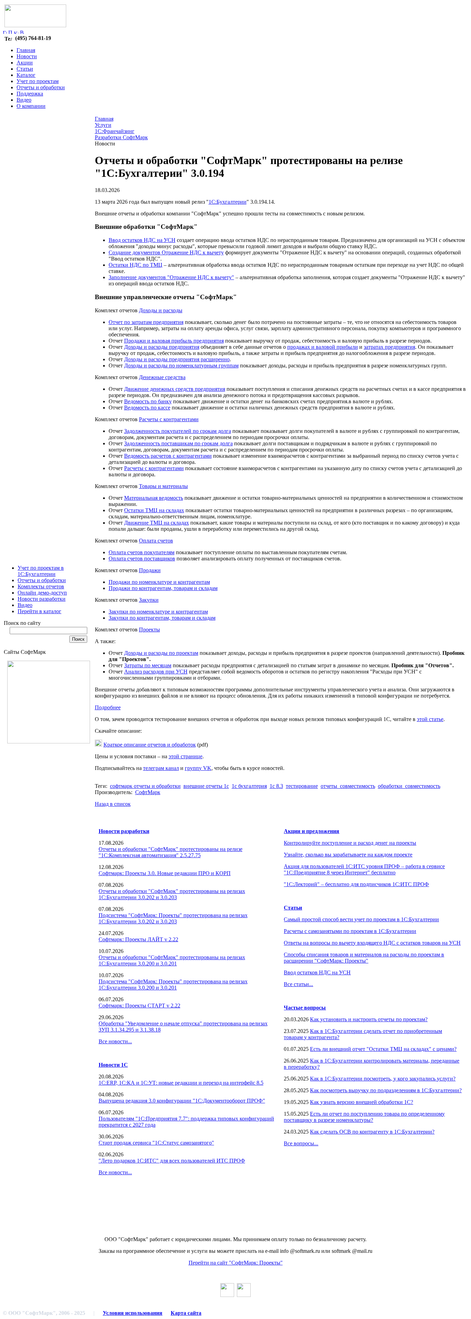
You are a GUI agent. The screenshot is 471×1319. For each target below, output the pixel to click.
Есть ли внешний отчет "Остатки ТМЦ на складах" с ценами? (383, 1049)
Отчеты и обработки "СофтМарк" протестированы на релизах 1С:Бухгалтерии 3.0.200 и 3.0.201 (172, 960)
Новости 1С (113, 1065)
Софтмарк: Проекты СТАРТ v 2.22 (139, 1005)
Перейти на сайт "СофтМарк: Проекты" (236, 1263)
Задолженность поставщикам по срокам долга (178, 443)
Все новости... (115, 1041)
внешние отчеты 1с (206, 786)
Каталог (26, 75)
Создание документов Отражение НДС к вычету (166, 252)
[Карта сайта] (16, 32)
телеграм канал (161, 768)
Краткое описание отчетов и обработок (149, 745)
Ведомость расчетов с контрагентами (168, 456)
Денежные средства (162, 377)
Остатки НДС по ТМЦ (135, 265)
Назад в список (113, 804)
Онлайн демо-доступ (42, 593)
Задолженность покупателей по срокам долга (177, 431)
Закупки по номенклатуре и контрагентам (158, 612)
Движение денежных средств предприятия (174, 389)
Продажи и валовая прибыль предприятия (174, 341)
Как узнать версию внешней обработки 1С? (361, 1102)
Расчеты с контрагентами (169, 419)
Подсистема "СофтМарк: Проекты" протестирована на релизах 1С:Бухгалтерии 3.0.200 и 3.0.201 (173, 984)
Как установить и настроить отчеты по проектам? (369, 1019)
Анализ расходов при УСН (156, 671)
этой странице (185, 756)
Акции (25, 62)
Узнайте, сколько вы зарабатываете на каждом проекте (348, 855)
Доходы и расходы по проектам (161, 653)
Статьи (25, 69)
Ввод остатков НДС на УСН (142, 240)
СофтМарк (147, 792)
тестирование (302, 786)
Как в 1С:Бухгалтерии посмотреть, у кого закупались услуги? (382, 1079)
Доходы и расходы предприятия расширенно (177, 359)
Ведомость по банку (148, 401)
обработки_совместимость (409, 786)
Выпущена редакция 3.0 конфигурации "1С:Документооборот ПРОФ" (182, 1101)
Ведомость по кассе (147, 407)
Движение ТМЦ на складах (156, 523)
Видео (24, 100)
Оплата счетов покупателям (141, 552)
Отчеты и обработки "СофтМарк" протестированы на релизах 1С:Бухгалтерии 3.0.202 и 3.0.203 (172, 894)
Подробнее (108, 707)
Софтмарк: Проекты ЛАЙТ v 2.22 (138, 939)
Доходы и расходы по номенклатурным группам (181, 365)
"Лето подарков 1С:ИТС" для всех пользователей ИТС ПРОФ (172, 1161)
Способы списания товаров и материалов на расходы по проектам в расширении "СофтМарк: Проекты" (364, 958)
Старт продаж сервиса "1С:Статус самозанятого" (156, 1143)
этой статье (430, 719)
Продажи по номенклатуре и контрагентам (159, 582)
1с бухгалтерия (249, 786)
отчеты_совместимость (348, 786)
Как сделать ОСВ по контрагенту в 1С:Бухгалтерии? (372, 1132)
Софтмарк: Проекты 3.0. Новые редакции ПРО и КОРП (165, 873)
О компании (31, 106)
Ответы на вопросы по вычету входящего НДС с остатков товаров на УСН (372, 943)
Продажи (150, 570)
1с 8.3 (276, 786)
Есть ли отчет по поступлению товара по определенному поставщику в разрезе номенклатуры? (364, 1117)
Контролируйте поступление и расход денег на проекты (350, 843)
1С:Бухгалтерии (228, 202)
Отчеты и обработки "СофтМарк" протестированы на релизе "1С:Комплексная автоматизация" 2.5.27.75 (170, 852)
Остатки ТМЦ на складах (154, 510)
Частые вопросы (305, 1008)
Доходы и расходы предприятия (161, 347)
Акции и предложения (311, 831)
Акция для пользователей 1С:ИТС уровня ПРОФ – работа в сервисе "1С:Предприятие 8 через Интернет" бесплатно (364, 869)
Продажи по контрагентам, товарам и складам (163, 588)
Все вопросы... (301, 1143)
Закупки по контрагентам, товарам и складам (162, 618)
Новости (27, 56)
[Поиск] (10, 32)
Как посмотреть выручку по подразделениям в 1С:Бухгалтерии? (386, 1090)
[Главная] (5, 32)
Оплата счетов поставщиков (142, 558)
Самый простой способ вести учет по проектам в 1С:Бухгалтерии (361, 919)
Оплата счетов (156, 541)
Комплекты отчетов (41, 586)
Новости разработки (42, 599)
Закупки (149, 600)
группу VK (198, 768)
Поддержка (30, 94)
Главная (26, 50)
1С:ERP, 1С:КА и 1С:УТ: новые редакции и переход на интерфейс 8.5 (181, 1083)
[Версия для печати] (22, 32)
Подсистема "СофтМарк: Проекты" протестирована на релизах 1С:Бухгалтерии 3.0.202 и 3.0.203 (173, 918)
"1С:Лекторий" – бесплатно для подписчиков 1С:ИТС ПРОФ (356, 884)
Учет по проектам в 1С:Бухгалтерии (41, 571)
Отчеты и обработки (41, 87)
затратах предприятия (389, 347)
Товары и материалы (163, 486)
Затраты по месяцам (147, 665)
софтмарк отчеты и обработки (145, 786)
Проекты (149, 629)
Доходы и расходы (160, 310)
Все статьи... (298, 984)
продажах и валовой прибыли (322, 347)
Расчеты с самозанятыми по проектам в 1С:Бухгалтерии (350, 931)
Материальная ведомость (153, 498)
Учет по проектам (38, 81)
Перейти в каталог (39, 611)
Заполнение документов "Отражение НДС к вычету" (171, 277)
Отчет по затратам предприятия (146, 322)
